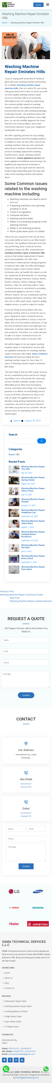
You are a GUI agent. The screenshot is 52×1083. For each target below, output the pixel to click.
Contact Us (9, 988)
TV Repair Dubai (12, 1027)
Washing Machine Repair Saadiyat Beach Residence (33, 534)
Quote (38, 4)
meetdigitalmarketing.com (27, 1077)
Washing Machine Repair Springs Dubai (33, 478)
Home (4, 22)
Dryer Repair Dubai (13, 1021)
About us (8, 978)
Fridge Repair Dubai (13, 1016)
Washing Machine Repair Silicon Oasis (33, 489)
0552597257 (26, 783)
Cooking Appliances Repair (16, 1011)
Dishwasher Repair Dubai (15, 1001)
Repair (12, 454)
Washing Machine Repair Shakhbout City (33, 511)
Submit (26, 695)
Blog (7, 983)
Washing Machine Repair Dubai (18, 1006)
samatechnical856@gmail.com (21, 1054)
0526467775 (26, 816)
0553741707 (26, 787)
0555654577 (26, 813)
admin (17, 420)
